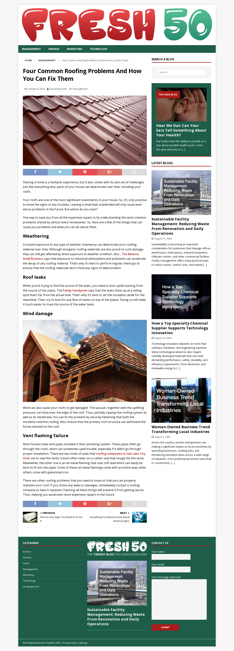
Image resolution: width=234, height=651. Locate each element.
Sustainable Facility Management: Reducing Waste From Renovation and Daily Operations (180, 226)
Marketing (74, 49)
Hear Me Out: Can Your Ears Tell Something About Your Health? (181, 130)
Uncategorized (31, 586)
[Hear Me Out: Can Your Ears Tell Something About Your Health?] (181, 104)
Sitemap (83, 642)
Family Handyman (75, 290)
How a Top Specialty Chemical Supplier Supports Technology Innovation (180, 328)
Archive (27, 551)
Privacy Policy (70, 642)
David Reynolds (58, 88)
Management (31, 49)
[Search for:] (181, 72)
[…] (205, 264)
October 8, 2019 (36, 88)
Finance (53, 49)
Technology (98, 49)
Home (26, 563)
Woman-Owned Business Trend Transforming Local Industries (181, 429)
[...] (183, 149)
